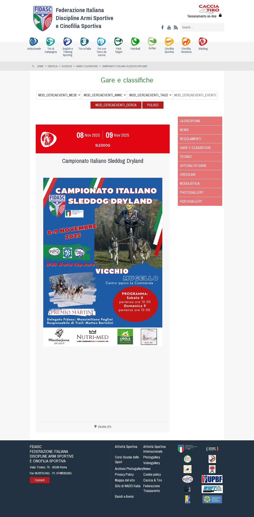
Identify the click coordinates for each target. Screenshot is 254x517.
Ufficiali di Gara (193, 165)
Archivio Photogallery (129, 468)
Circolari (187, 174)
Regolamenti (190, 138)
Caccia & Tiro (152, 480)
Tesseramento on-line (201, 16)
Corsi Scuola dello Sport (127, 459)
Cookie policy (152, 474)
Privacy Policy (124, 474)
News (184, 129)
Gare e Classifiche (195, 147)
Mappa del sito (125, 480)
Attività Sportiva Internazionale (154, 449)
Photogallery (192, 192)
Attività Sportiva (126, 446)
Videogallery (191, 201)
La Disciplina (190, 120)
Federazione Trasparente (151, 488)
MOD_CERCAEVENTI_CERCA (116, 104)
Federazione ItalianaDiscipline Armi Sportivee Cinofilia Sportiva (84, 18)
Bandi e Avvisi (124, 496)
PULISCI (153, 104)
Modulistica (190, 183)
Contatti (40, 480)
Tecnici (186, 156)
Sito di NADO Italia (127, 485)
